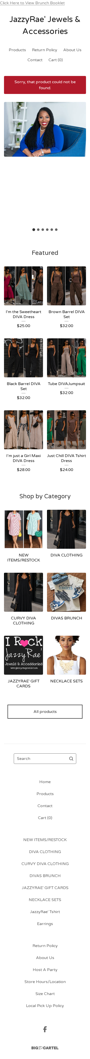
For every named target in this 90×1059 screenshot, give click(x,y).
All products (45, 711)
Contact (35, 59)
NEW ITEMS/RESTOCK (45, 839)
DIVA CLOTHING (45, 851)
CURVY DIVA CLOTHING (45, 863)
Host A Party (45, 969)
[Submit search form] (71, 759)
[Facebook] (45, 1029)
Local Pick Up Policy (45, 1005)
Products (17, 49)
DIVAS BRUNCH (45, 875)
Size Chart (45, 993)
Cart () (55, 59)
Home (45, 781)
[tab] (33, 229)
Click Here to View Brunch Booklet (32, 2)
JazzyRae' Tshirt (45, 911)
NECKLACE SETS (45, 899)
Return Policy (44, 49)
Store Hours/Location (45, 981)
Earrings (45, 923)
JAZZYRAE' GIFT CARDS (45, 887)
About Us (72, 49)
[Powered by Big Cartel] (45, 1048)
